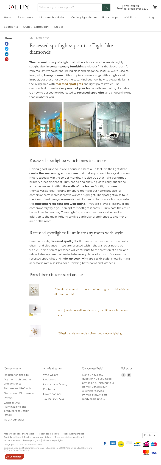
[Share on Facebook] (6, 44)
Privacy (8, 397)
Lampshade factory (55, 384)
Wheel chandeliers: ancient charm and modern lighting (90, 333)
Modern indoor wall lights (37, 437)
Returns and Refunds (17, 388)
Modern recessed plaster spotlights (22, 440)
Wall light (130, 17)
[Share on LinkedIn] (6, 54)
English (148, 435)
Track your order (14, 419)
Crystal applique (12, 437)
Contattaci (49, 389)
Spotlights (11, 26)
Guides (58, 26)
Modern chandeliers (52, 17)
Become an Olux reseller (19, 393)
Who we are (50, 374)
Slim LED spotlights (53, 440)
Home (8, 17)
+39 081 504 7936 (53, 398)
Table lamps (26, 17)
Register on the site (16, 374)
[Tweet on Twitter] (6, 49)
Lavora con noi (52, 394)
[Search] (106, 7)
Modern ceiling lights (48, 433)
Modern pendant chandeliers (19, 433)
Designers (49, 379)
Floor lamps (110, 17)
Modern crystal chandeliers (68, 437)
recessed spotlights (69, 84)
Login (152, 17)
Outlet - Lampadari (36, 26)
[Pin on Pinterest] (6, 59)
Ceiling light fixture (84, 17)
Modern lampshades (73, 433)
